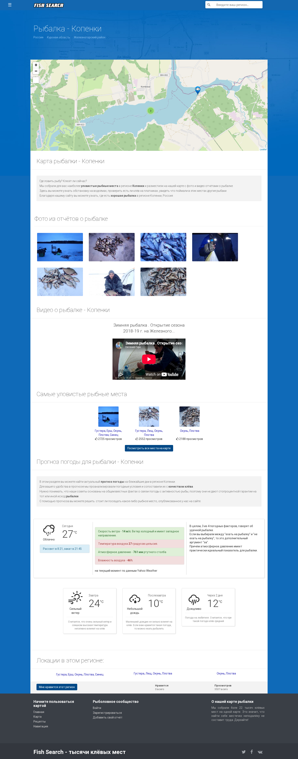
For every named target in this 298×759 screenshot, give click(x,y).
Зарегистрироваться (107, 712)
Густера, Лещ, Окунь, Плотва (153, 673)
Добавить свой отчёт (107, 717)
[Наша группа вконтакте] (260, 752)
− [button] (36, 71)
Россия (38, 37)
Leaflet (263, 149)
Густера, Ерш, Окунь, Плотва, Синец (80, 674)
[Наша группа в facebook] (251, 752)
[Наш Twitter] (244, 752)
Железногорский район (89, 37)
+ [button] (36, 65)
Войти (97, 708)
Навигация (40, 726)
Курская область (58, 37)
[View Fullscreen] (36, 80)
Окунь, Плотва (189, 430)
